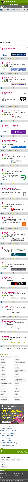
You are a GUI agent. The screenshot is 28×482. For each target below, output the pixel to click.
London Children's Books (8, 432)
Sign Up (5, 7)
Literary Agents (5, 283)
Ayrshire (3, 462)
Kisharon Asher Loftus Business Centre (15, 170)
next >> (26, 348)
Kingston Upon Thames (6, 383)
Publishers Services (4, 147)
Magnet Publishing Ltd (10, 140)
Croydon (3, 365)
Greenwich (17, 367)
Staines (3, 394)
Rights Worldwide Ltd (10, 188)
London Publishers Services (8, 442)
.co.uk (10, 1)
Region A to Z (4, 466)
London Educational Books (8, 433)
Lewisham (3, 386)
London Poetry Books (7, 438)
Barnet (16, 356)
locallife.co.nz (17, 477)
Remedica (6, 336)
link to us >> (25, 9)
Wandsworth (4, 399)
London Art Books (6, 426)
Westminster (17, 399)
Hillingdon (3, 376)
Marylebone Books (9, 92)
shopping (6, 9)
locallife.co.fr (3, 477)
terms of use (3, 473)
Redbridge (17, 388)
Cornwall (19, 459)
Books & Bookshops (4, 55)
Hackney (3, 370)
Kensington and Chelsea (18, 380)
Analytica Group (8, 62)
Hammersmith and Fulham (19, 371)
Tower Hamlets (4, 396)
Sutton (16, 394)
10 (22, 348)
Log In (9, 7)
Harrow (16, 374)
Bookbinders (4, 179)
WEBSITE (10, 58)
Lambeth (17, 383)
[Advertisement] (14, 26)
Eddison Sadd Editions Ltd (11, 125)
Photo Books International (11, 292)
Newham (3, 388)
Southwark (17, 391)
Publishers (4, 68)
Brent (2, 359)
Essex (2, 459)
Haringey (3, 374)
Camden (3, 362)
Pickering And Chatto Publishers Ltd (14, 263)
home (1, 9)
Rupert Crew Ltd (8, 277)
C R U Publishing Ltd (9, 155)
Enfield (2, 367)
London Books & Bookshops (9, 430)
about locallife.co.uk (5, 475)
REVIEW (16, 58)
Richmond (3, 391)
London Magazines (6, 437)
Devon (13, 459)
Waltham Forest (18, 396)
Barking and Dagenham (6, 356)
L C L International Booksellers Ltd (13, 111)
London (8, 459)
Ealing (16, 365)
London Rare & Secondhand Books (10, 443)
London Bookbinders (7, 428)
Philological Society (9, 248)
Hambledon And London (10, 78)
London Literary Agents (7, 435)
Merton (16, 386)
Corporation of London (20, 362)
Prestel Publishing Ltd (10, 306)
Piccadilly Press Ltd (9, 203)
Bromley (17, 359)
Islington (3, 379)
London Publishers (6, 440)
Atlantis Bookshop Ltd (10, 48)
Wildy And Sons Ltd (9, 233)
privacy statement (18, 473)
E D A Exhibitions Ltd (9, 321)
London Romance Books (8, 445)
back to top (3, 470)
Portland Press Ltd (9, 217)
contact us (16, 475)
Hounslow (17, 376)
